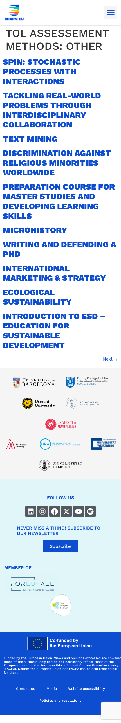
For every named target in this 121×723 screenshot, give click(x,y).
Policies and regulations (60, 700)
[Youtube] (78, 511)
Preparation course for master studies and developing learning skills (59, 201)
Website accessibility (86, 688)
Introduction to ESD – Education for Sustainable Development (54, 330)
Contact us (25, 688)
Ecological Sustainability (37, 297)
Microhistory (35, 230)
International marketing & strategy (54, 273)
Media (51, 688)
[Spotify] (90, 511)
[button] (110, 12)
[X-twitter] (66, 511)
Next (110, 359)
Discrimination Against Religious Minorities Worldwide (57, 162)
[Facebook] (54, 511)
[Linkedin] (30, 511)
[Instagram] (42, 511)
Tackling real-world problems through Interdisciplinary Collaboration (52, 110)
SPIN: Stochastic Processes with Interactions (42, 71)
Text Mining (30, 139)
